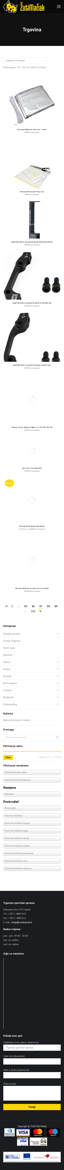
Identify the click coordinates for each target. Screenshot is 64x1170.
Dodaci (6, 669)
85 (25, 606)
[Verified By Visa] (22, 1144)
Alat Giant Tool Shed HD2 (32, 468)
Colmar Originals (12, 640)
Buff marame (10, 683)
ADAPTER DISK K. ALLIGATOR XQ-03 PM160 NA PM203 (32, 242)
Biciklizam (8, 697)
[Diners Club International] (9, 1135)
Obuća (6, 662)
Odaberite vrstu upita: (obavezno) (21, 1042)
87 (40, 606)
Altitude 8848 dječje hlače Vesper (32, 526)
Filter (8, 757)
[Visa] (23, 1135)
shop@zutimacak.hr (21, 922)
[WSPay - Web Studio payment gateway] (38, 1144)
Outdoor (7, 690)
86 (33, 606)
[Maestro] (53, 1135)
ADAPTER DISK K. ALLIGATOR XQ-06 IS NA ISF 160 (32, 365)
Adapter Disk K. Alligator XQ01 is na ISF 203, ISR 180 (31, 427)
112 (33, 611)
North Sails (9, 647)
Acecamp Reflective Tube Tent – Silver (32, 129)
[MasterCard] (37, 1135)
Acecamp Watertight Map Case (32, 192)
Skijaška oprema (11, 633)
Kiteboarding (10, 704)
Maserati (7, 655)
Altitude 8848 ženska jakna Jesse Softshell (32, 588)
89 (55, 606)
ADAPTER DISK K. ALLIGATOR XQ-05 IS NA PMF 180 (32, 303)
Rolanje (7, 676)
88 (48, 606)
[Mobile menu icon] (59, 7)
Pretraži (57, 737)
